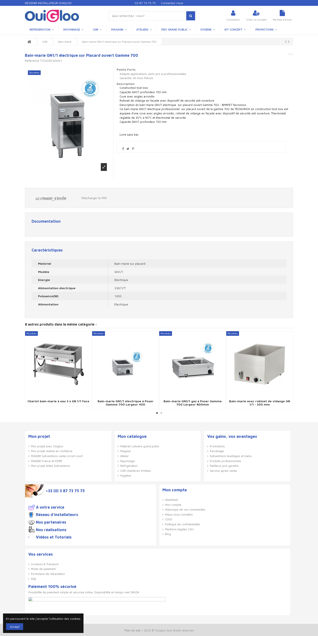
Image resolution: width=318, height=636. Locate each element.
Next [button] (289, 370)
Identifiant (171, 499)
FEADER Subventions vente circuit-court (57, 456)
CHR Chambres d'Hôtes (135, 470)
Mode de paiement (43, 569)
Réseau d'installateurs (57, 515)
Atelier (124, 456)
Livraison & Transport (45, 564)
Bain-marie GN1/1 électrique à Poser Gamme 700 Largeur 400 (126, 402)
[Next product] (289, 41)
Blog (168, 534)
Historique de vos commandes (185, 509)
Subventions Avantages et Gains (231, 456)
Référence (32, 60)
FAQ (33, 579)
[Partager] (123, 149)
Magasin (125, 451)
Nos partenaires (51, 522)
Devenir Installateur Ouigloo (48, 3)
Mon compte (173, 504)
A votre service (50, 507)
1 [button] (157, 413)
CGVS (168, 519)
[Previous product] (286, 41)
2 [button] (161, 413)
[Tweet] (128, 149)
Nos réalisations (51, 530)
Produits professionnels (225, 461)
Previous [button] (28, 370)
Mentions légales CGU (179, 529)
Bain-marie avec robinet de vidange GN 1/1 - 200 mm (259, 402)
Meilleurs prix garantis (224, 465)
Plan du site (132, 630)
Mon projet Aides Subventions (50, 465)
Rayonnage (127, 461)
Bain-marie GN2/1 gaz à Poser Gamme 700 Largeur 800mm (193, 402)
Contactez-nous (172, 3)
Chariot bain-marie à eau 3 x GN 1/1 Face (58, 401)
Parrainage (217, 451)
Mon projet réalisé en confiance (51, 451)
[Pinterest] (133, 149)
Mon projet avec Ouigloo (47, 446)
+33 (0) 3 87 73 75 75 (65, 491)
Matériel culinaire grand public (139, 446)
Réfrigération (128, 465)
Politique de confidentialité (182, 524)
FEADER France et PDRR (46, 461)
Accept (14, 626)
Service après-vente (223, 470)
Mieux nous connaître (179, 514)
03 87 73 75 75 (145, 3)
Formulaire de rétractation (48, 574)
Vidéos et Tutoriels (54, 537)
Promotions (217, 446)
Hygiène (125, 475)
